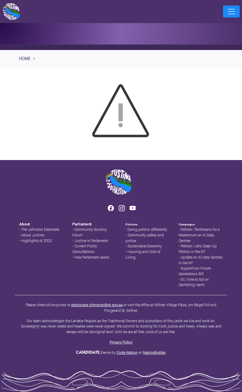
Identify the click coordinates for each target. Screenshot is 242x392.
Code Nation (127, 352)
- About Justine (31, 235)
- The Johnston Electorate (39, 229)
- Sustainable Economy (143, 246)
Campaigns (187, 224)
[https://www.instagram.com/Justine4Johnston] (122, 209)
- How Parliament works (90, 257)
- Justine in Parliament (90, 240)
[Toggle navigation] (231, 11)
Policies (131, 224)
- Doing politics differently (146, 229)
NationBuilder (154, 352)
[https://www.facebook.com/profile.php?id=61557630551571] (111, 209)
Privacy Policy (121, 342)
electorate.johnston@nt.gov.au (97, 305)
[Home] (11, 11)
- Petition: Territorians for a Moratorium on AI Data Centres (199, 235)
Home (25, 58)
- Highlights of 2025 (35, 240)
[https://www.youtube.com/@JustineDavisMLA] (133, 209)
